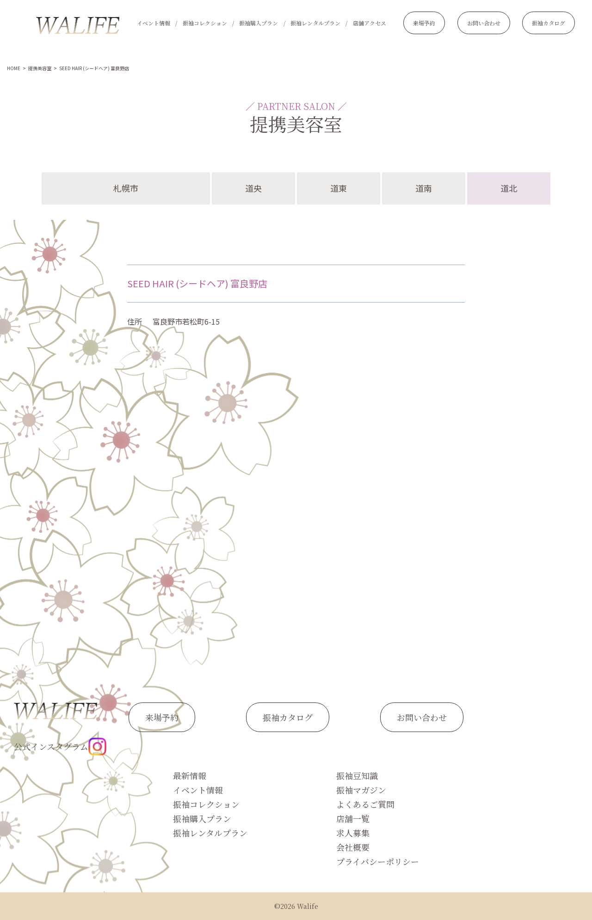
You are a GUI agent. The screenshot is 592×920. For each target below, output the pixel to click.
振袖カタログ (548, 23)
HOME (13, 68)
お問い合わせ (483, 23)
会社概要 (353, 847)
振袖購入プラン (258, 23)
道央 (253, 188)
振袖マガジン (361, 790)
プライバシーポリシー (377, 861)
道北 (508, 188)
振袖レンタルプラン (315, 23)
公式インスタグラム (51, 746)
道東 (338, 188)
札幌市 (125, 188)
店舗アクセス (369, 23)
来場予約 (424, 23)
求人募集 (353, 833)
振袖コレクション (205, 23)
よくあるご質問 (365, 804)
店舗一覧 (353, 818)
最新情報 (189, 775)
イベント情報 (153, 23)
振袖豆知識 (357, 775)
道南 (423, 188)
